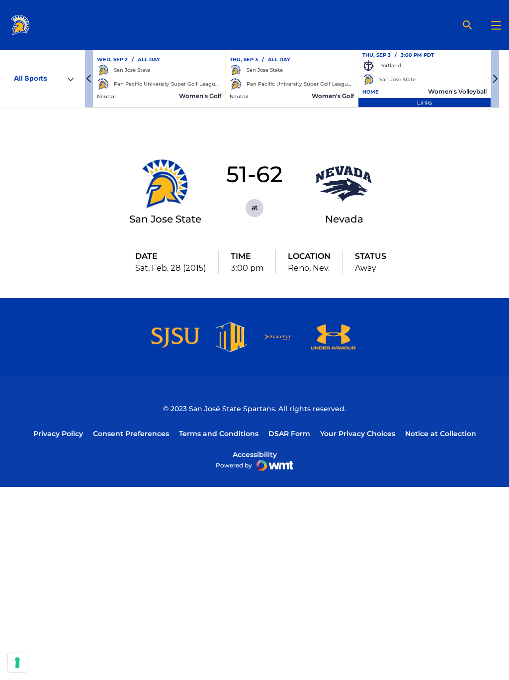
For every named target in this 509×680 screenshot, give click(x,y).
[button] (89, 79)
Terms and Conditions (218, 433)
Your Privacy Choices (357, 433)
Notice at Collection (440, 433)
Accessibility (255, 454)
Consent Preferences (131, 433)
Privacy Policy (58, 433)
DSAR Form (289, 433)
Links (424, 102)
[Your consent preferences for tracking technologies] (17, 662)
